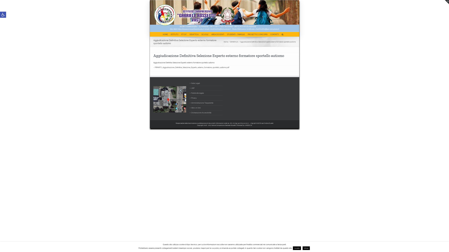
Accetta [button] (297, 248)
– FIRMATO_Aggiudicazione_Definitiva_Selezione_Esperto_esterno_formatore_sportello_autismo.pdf (191, 67)
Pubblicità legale (197, 93)
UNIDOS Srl (248, 125)
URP (192, 88)
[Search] (282, 34)
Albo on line (196, 108)
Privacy (194, 98)
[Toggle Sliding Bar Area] (447, 2)
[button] (3, 15)
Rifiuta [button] (306, 248)
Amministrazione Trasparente (202, 103)
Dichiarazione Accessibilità (201, 113)
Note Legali (195, 83)
